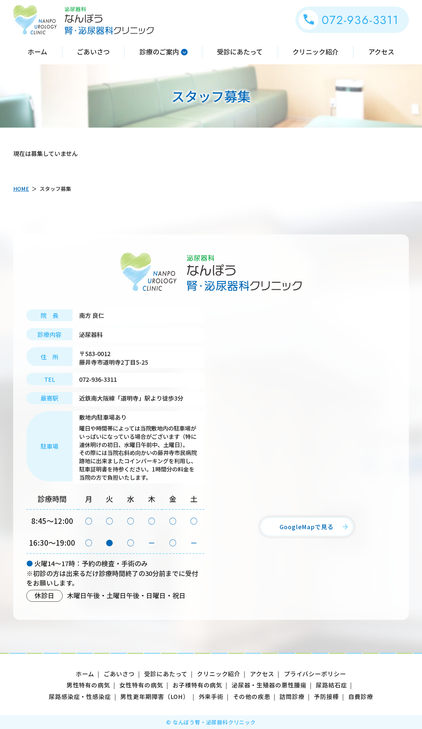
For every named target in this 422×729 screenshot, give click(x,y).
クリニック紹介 (315, 51)
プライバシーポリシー (315, 673)
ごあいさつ (93, 51)
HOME (21, 189)
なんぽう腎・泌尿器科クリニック (83, 20)
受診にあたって (240, 51)
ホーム (37, 51)
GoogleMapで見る (307, 526)
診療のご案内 (159, 51)
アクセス (381, 51)
